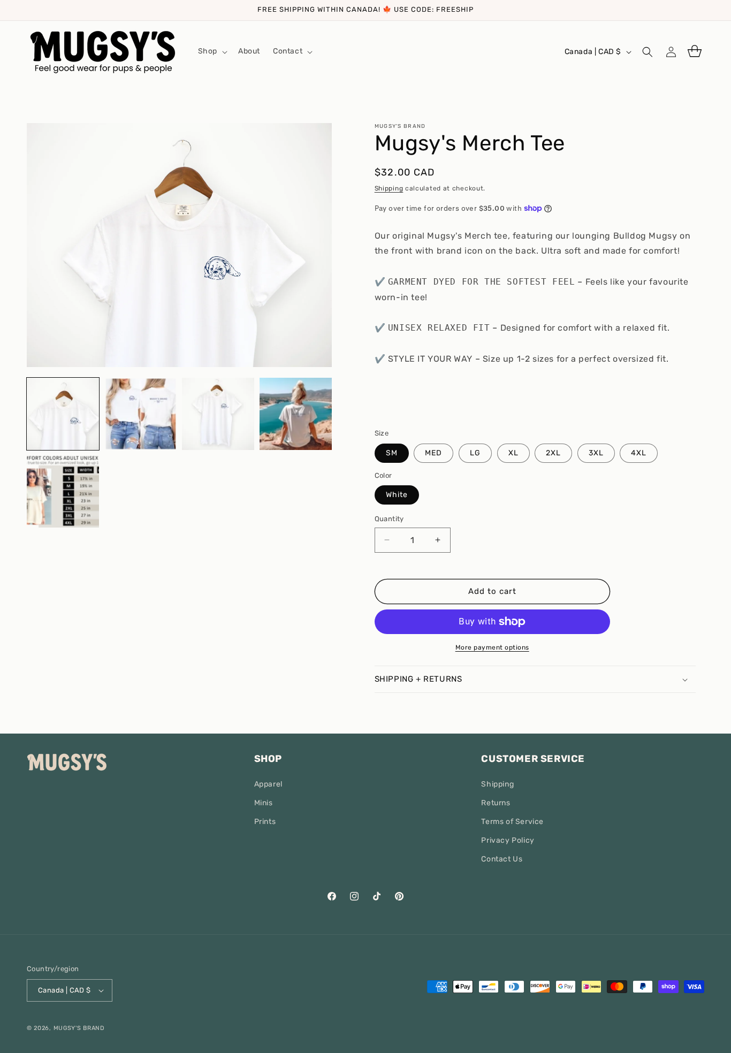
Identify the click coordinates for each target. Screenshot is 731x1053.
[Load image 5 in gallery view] (63, 491)
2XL (553, 452)
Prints (265, 821)
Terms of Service (512, 821)
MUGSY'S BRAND (79, 1028)
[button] (212, 51)
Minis (263, 802)
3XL (596, 452)
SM (392, 452)
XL (513, 452)
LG (475, 452)
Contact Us (501, 859)
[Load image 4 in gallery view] (296, 414)
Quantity (389, 519)
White (397, 494)
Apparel (268, 784)
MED (433, 452)
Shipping (389, 188)
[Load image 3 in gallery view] (218, 414)
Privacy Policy (507, 840)
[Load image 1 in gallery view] (63, 414)
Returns (495, 802)
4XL (638, 452)
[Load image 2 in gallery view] (140, 414)
